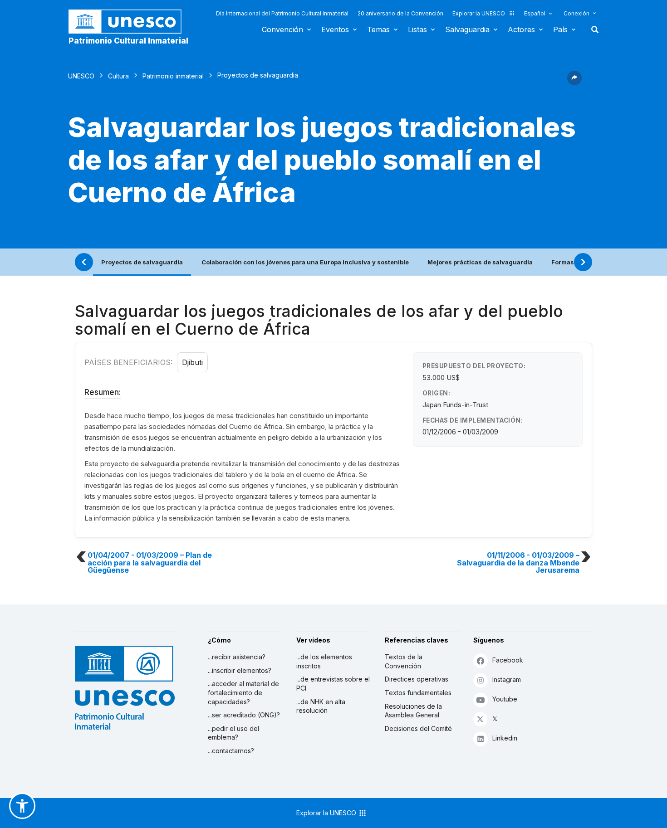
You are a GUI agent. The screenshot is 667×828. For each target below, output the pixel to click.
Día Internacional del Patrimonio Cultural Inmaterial (282, 13)
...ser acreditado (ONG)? (244, 715)
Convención (282, 29)
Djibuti (192, 362)
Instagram (506, 679)
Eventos (335, 29)
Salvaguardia (467, 29)
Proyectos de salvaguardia (142, 262)
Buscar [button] (592, 29)
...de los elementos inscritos (324, 661)
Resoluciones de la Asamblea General (413, 710)
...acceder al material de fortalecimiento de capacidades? (243, 692)
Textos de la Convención (403, 661)
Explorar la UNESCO (478, 13)
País (560, 29)
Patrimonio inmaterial (173, 76)
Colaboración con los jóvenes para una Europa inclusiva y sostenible (305, 262)
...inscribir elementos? (239, 670)
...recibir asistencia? (236, 657)
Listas (417, 29)
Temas (378, 29)
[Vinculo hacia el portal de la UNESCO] (130, 22)
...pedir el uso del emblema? (233, 733)
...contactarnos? (231, 751)
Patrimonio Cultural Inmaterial (128, 40)
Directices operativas (416, 679)
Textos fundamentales (418, 692)
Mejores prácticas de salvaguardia (480, 262)
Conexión (576, 13)
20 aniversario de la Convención (400, 13)
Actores (521, 29)
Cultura (118, 76)
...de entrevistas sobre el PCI (333, 683)
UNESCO (81, 76)
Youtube (504, 699)
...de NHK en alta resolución (320, 706)
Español (534, 13)
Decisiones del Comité (418, 728)
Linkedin (504, 738)
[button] (574, 82)
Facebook (507, 660)
